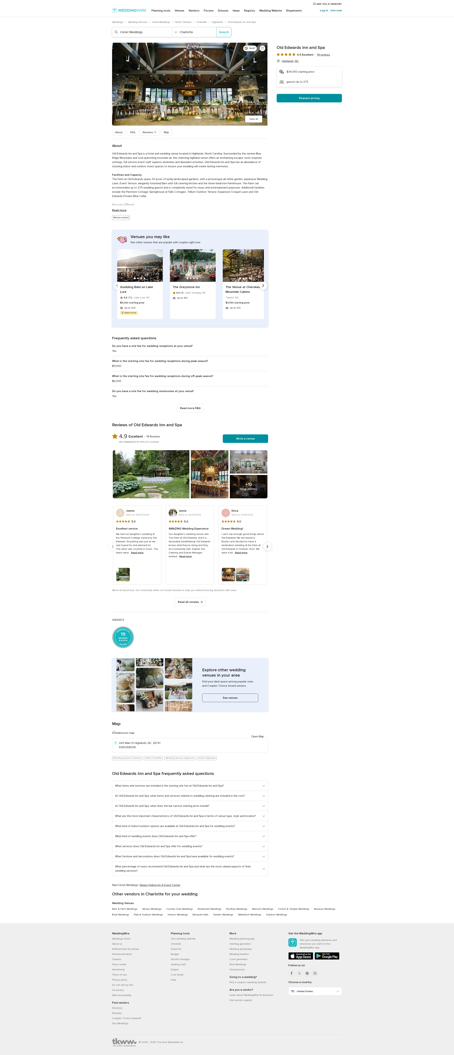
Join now (336, 10)
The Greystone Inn (186, 287)
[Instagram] (315, 973)
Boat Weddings (120, 914)
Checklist (176, 943)
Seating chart (178, 964)
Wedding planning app (241, 938)
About (119, 132)
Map (166, 132)
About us (117, 943)
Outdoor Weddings (276, 914)
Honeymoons (237, 969)
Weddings (118, 22)
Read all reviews (188, 602)
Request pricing (309, 98)
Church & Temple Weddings (293, 908)
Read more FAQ (190, 408)
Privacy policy (119, 979)
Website (270, 10)
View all (253, 118)
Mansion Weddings (262, 908)
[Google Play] (327, 958)
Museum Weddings (324, 908)
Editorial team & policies (125, 948)
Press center (119, 964)
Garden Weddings (223, 914)
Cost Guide (177, 974)
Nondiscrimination (122, 954)
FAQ (132, 132)
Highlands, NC (290, 61)
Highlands (218, 22)
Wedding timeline (239, 954)
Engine (175, 969)
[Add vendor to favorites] (262, 48)
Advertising (118, 969)
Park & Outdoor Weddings (148, 914)
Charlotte (201, 22)
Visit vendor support (240, 1000)
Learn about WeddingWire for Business (251, 995)
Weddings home (121, 938)
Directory (117, 1007)
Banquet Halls (200, 914)
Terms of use (119, 974)
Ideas (236, 10)
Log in (324, 10)
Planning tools (160, 10)
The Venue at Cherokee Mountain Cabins (243, 289)
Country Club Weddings (179, 908)
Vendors (194, 10)
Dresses (223, 10)
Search (224, 32)
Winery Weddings (152, 908)
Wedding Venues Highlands (179, 758)
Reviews (149, 132)
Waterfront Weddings (249, 914)
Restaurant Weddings (210, 908)
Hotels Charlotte (153, 758)
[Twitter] (299, 973)
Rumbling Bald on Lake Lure (136, 289)
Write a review (245, 438)
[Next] (263, 285)
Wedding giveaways (240, 948)
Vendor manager (180, 959)
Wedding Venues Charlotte (127, 758)
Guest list (176, 948)
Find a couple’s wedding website (247, 982)
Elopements (294, 10)
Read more (119, 210)
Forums (209, 10)
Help (173, 979)
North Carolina (183, 22)
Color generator (238, 959)
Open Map (257, 736)
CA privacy (118, 990)
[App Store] (300, 958)
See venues (230, 698)
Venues (179, 10)
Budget (175, 954)
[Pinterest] (307, 973)
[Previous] (117, 285)
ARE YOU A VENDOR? (329, 3)
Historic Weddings (178, 914)
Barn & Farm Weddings (124, 908)
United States (305, 991)
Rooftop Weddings (236, 908)
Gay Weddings (120, 1023)
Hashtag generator (240, 943)
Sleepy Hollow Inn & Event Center (159, 885)
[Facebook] (291, 973)
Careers (116, 959)
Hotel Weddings (161, 22)
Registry (249, 10)
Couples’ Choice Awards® (126, 1018)
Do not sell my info (122, 984)
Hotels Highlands (207, 758)
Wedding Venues (138, 22)
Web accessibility (121, 995)
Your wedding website (183, 938)
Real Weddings (237, 964)
